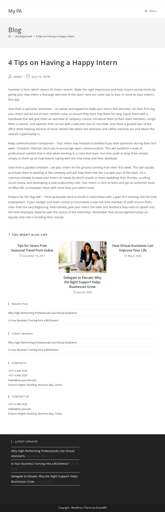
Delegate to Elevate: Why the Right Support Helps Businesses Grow (82, 282)
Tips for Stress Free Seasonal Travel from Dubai (32, 247)
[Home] (9, 36)
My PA (15, 10)
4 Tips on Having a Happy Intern (55, 36)
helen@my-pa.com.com (22, 380)
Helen (18, 77)
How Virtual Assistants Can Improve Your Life (132, 247)
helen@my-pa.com (19, 409)
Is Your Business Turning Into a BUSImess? (33, 320)
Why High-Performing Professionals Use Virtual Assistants (42, 313)
